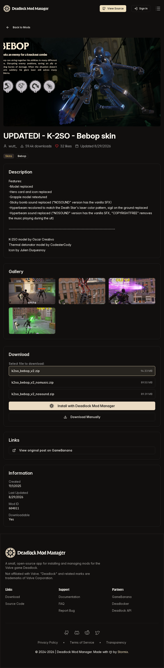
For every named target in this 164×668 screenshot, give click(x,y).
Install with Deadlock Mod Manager (86, 406)
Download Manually (85, 417)
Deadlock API (121, 610)
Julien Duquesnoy (32, 250)
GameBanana (122, 597)
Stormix (123, 652)
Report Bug (67, 610)
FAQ (61, 603)
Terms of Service (82, 642)
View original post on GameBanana (45, 450)
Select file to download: (26, 363)
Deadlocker (120, 603)
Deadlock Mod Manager (41, 553)
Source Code (14, 603)
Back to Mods (21, 27)
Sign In (143, 8)
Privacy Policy (48, 642)
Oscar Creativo (43, 239)
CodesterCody (60, 245)
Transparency (116, 642)
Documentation (69, 597)
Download (12, 597)
